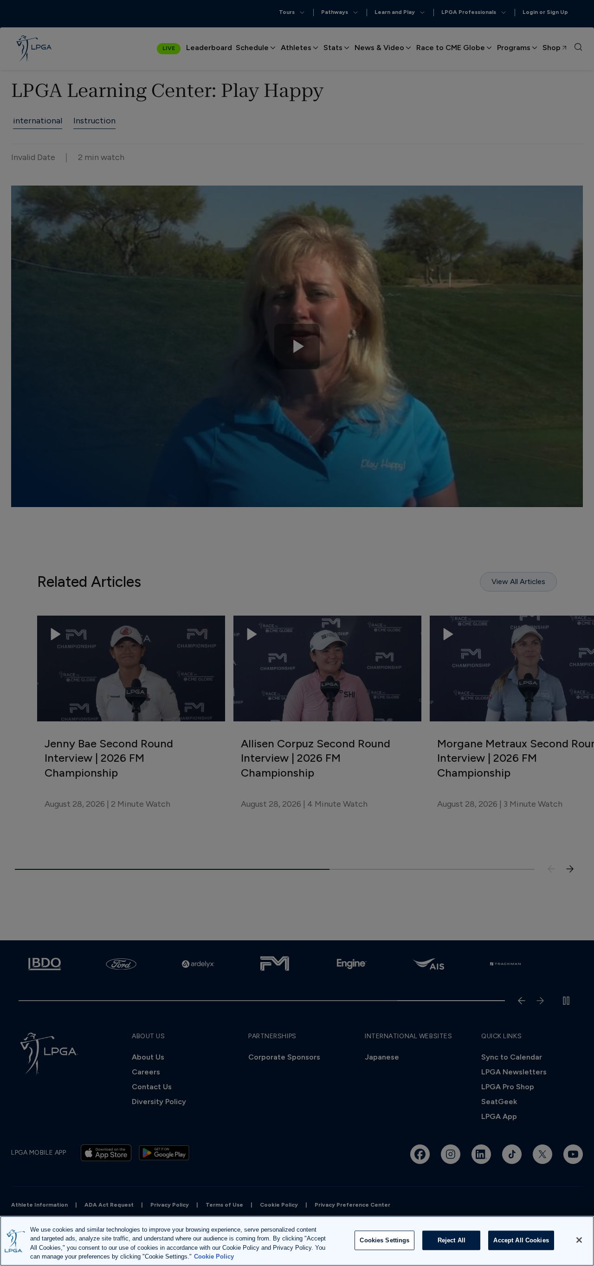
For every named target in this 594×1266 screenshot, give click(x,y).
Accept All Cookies (521, 1240)
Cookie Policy (214, 1256)
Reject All (451, 1240)
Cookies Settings (384, 1240)
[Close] (579, 1240)
